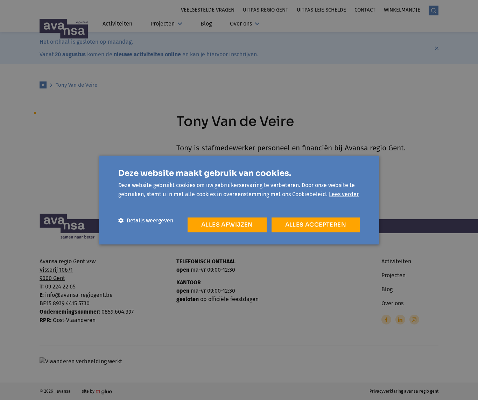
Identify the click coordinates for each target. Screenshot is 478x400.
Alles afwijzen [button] (227, 224)
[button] (145, 220)
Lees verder (344, 194)
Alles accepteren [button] (315, 224)
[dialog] (239, 200)
